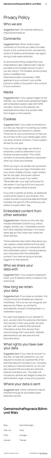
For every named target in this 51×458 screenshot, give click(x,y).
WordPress (43, 453)
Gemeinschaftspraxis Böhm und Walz (22, 3)
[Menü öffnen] (46, 3)
